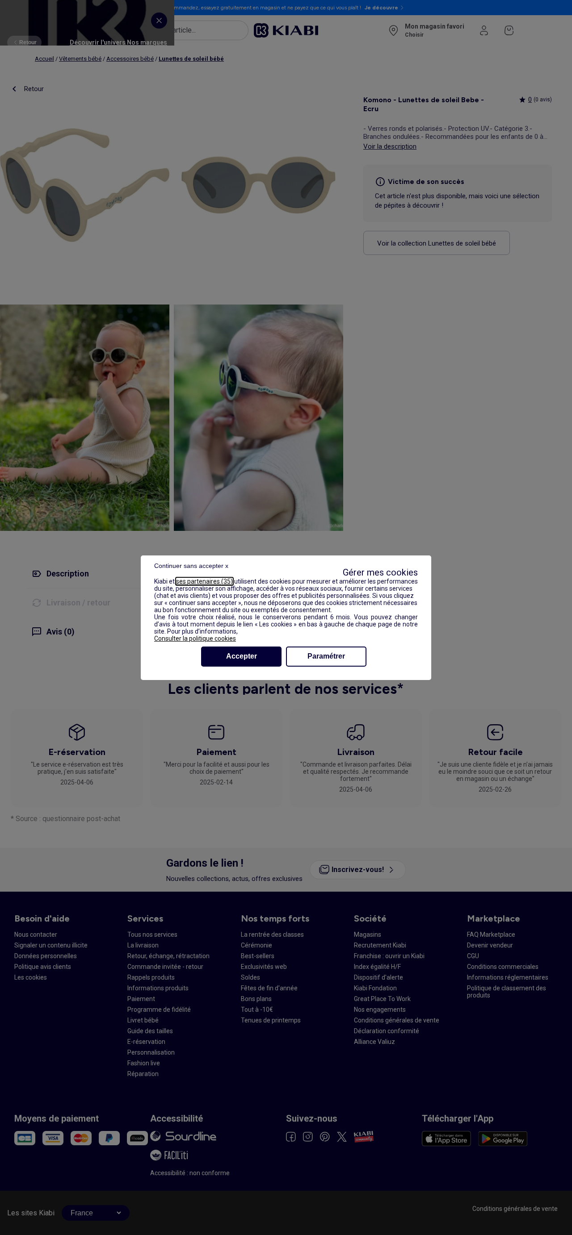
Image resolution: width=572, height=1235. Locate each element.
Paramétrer (326, 656)
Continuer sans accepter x (191, 565)
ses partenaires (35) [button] (204, 581)
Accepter (241, 656)
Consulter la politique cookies (195, 638)
